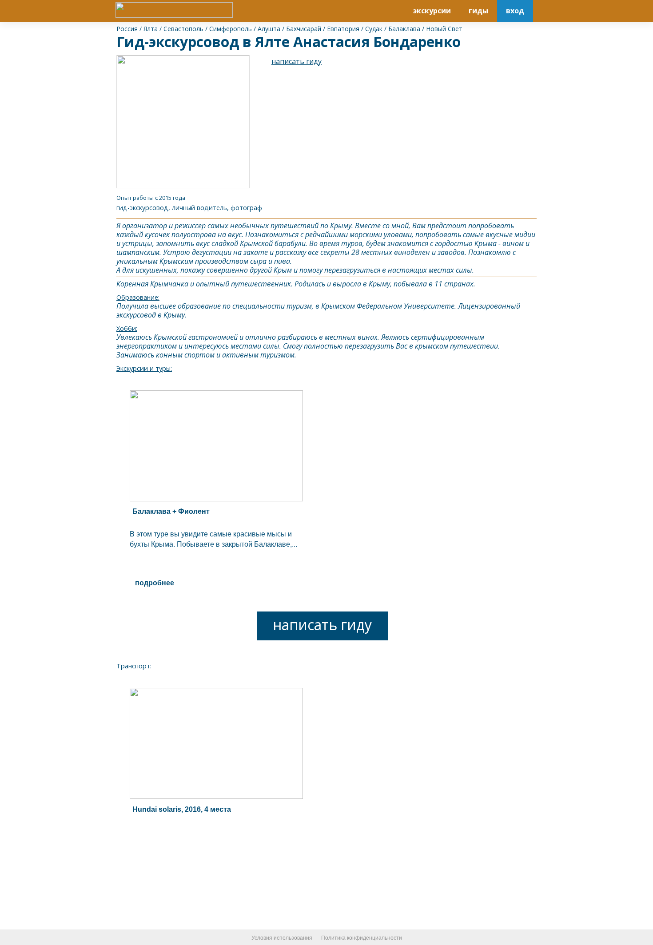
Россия (127, 28)
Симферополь (230, 28)
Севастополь (183, 28)
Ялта (150, 28)
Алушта (269, 28)
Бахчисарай (303, 28)
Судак (373, 28)
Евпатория (343, 28)
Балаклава (404, 28)
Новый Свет (444, 28)
